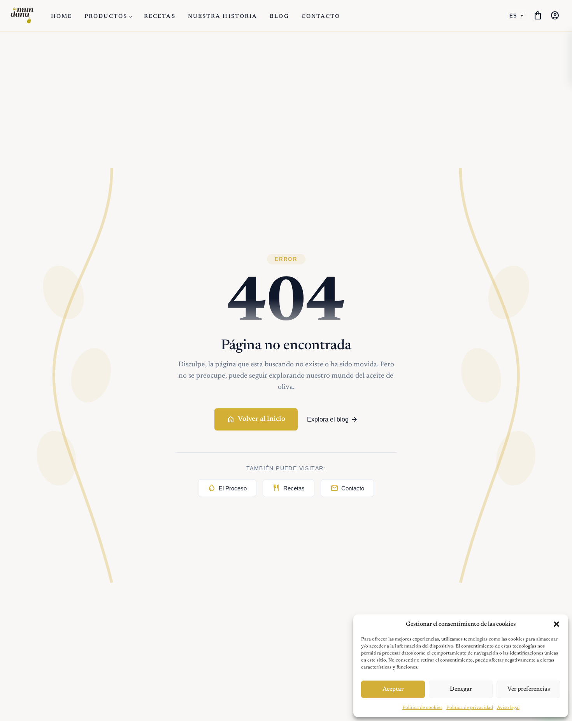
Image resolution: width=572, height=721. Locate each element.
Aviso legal (508, 707)
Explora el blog (332, 419)
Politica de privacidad (469, 707)
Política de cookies (422, 707)
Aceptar (393, 689)
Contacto (321, 16)
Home (61, 16)
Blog (279, 16)
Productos (105, 16)
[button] (556, 624)
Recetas (159, 16)
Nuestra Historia (223, 16)
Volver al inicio (256, 419)
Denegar (461, 689)
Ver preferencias (528, 689)
